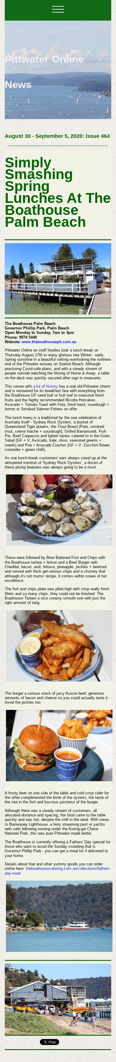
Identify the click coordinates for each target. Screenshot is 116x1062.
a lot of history (45, 386)
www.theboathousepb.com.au (49, 342)
